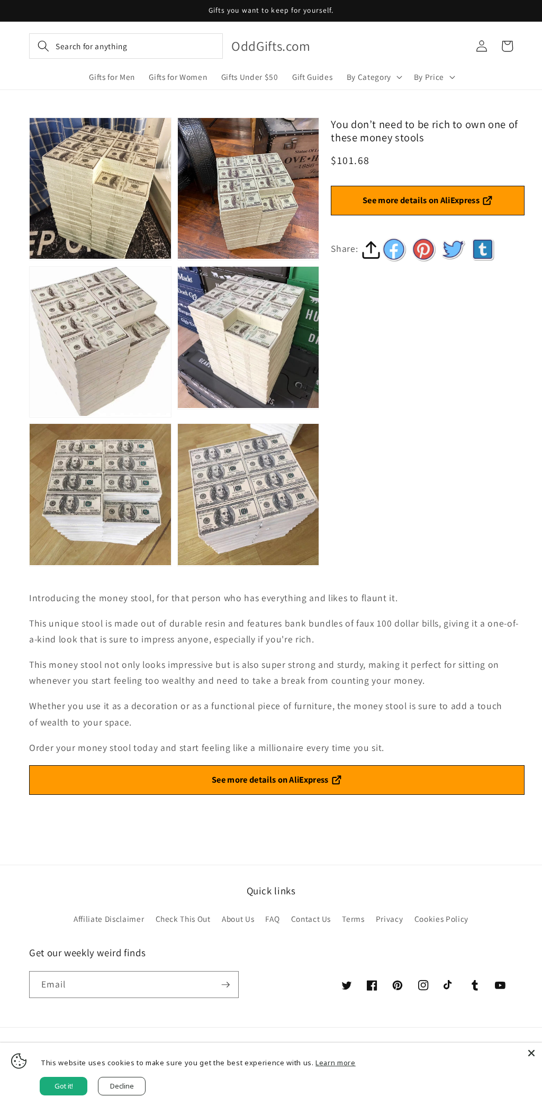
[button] (126, 46)
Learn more (335, 1062)
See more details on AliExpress (421, 200)
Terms (353, 918)
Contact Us (311, 918)
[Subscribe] (225, 985)
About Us (238, 918)
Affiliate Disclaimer (109, 918)
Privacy (389, 918)
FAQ (272, 918)
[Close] (531, 1053)
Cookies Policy (441, 918)
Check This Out (183, 918)
